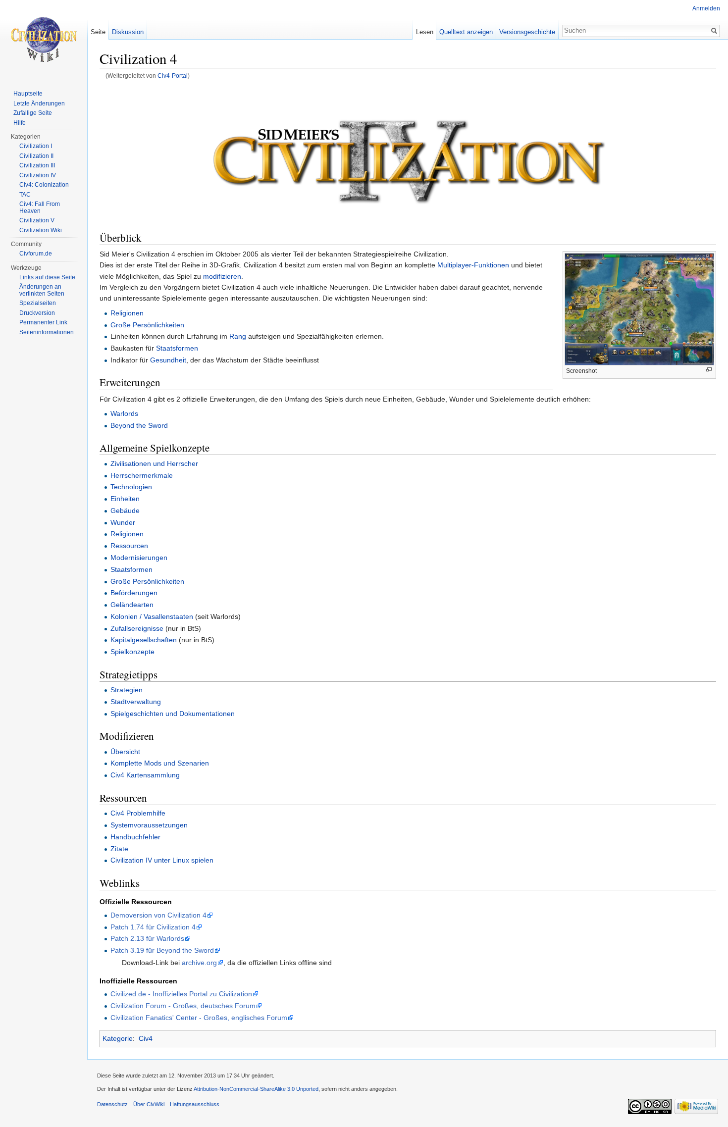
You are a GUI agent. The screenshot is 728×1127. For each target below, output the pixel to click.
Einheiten (125, 499)
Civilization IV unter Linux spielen (161, 860)
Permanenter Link (43, 322)
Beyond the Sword (139, 425)
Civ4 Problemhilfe (137, 813)
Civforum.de (35, 253)
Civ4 (146, 1038)
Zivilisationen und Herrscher (154, 463)
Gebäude (125, 510)
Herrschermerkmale (141, 475)
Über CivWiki (148, 1104)
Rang (237, 336)
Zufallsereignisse (136, 628)
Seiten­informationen (46, 332)
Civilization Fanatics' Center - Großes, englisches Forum (198, 1018)
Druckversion (37, 312)
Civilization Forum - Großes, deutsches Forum (183, 1006)
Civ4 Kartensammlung (145, 775)
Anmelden (706, 8)
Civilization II (36, 156)
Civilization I (35, 146)
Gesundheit (168, 360)
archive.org (199, 963)
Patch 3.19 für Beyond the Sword (162, 950)
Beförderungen (133, 593)
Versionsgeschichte (527, 32)
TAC (25, 194)
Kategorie (118, 1038)
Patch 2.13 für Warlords (147, 938)
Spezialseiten (37, 303)
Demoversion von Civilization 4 (158, 915)
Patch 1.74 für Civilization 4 (153, 927)
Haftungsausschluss (194, 1104)
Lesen (424, 32)
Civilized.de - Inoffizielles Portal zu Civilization (181, 994)
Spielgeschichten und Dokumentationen (172, 713)
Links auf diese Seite (47, 277)
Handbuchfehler (135, 837)
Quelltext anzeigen (466, 32)
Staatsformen (177, 348)
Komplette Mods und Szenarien (159, 763)
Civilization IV (37, 175)
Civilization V (36, 220)
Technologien (131, 487)
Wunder (122, 522)
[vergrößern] (709, 369)
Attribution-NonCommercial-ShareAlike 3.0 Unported (256, 1089)
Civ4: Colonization (44, 184)
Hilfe (19, 122)
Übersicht (125, 752)
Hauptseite (28, 93)
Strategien (126, 690)
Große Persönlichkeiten (147, 325)
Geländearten (132, 605)
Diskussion (128, 32)
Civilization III (37, 165)
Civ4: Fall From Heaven (39, 207)
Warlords (124, 413)
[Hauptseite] (43, 39)
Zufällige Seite (32, 112)
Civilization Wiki (40, 230)
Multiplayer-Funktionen (473, 265)
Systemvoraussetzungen (149, 825)
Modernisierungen (138, 558)
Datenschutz (112, 1104)
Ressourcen (129, 546)
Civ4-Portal (172, 75)
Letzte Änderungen (39, 103)
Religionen (127, 313)
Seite (98, 32)
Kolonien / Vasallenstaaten (151, 616)
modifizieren (222, 276)
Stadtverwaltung (135, 702)
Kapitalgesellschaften (143, 640)
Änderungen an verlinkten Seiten (41, 290)
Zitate (119, 849)
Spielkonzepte (132, 652)
